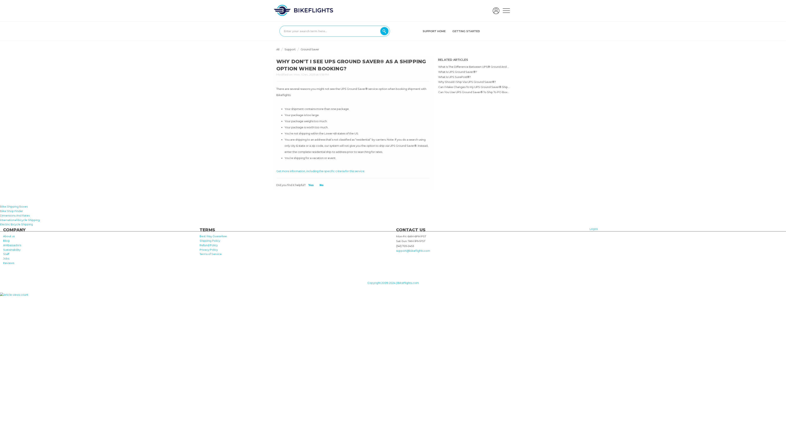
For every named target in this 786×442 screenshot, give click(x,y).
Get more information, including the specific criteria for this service (320, 171)
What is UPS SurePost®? (454, 77)
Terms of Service (211, 254)
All (278, 49)
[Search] (384, 31)
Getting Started (466, 31)
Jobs (6, 258)
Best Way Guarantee (213, 236)
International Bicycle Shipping (20, 220)
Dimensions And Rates (15, 215)
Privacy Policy (209, 249)
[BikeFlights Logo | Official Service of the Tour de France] (303, 10)
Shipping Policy (210, 240)
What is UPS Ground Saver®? (457, 71)
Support (290, 49)
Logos (594, 228)
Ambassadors (12, 245)
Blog (6, 240)
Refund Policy (209, 245)
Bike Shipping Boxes (14, 206)
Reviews (8, 263)
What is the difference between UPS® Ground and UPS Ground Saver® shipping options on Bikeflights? (508, 66)
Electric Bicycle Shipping (16, 224)
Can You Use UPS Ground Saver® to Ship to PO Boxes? (475, 92)
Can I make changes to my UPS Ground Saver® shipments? (478, 87)
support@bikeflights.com (413, 250)
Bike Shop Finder (11, 211)
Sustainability (11, 249)
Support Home (434, 31)
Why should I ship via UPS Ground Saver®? (467, 81)
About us (9, 236)
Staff (6, 254)
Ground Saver (310, 49)
